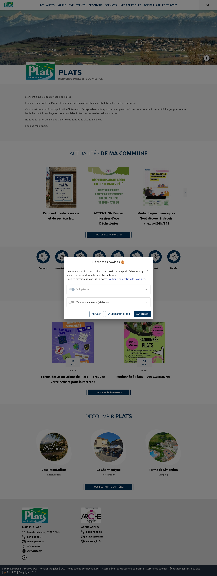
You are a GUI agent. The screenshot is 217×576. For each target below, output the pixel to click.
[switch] (70, 302)
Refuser (96, 314)
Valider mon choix (119, 314)
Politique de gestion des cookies (126, 279)
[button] (108, 289)
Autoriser (142, 314)
